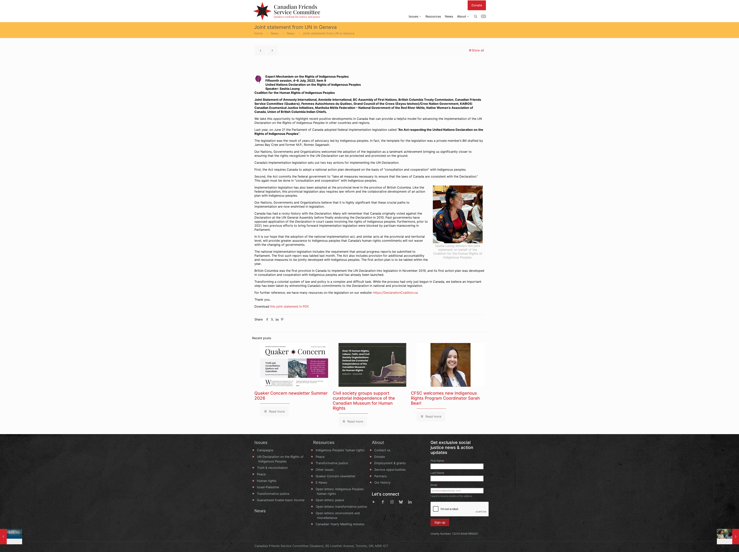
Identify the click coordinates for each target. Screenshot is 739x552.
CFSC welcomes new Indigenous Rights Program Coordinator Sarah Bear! (445, 398)
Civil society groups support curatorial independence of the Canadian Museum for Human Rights (364, 401)
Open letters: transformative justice (341, 506)
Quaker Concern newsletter (335, 476)
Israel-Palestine (268, 487)
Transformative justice (273, 494)
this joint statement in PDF (289, 306)
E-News (321, 482)
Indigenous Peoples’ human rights (340, 450)
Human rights (266, 481)
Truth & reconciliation (272, 468)
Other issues (325, 469)
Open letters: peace (330, 500)
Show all (478, 50)
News (275, 33)
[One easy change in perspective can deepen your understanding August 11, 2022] (728, 536)
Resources (323, 442)
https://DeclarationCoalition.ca (395, 292)
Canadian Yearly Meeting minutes (340, 524)
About (378, 442)
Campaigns (265, 450)
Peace (261, 474)
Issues (261, 442)
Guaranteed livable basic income (280, 500)
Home (258, 33)
